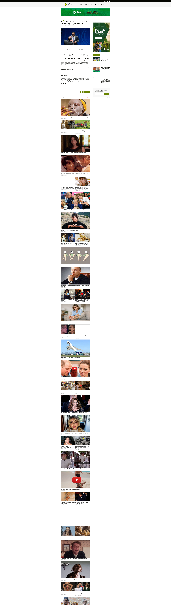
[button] (109, 4)
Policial (95, 4)
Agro (99, 4)
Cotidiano (90, 4)
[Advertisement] (101, 104)
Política (80, 4)
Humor (102, 4)
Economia (85, 4)
